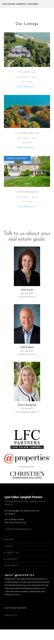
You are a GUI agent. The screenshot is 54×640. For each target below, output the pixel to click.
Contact (12, 559)
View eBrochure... (27, 87)
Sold (9, 546)
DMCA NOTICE (11, 615)
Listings (11, 566)
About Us (12, 553)
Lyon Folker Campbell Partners (20, 4)
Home (10, 540)
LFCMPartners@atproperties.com (18, 529)
